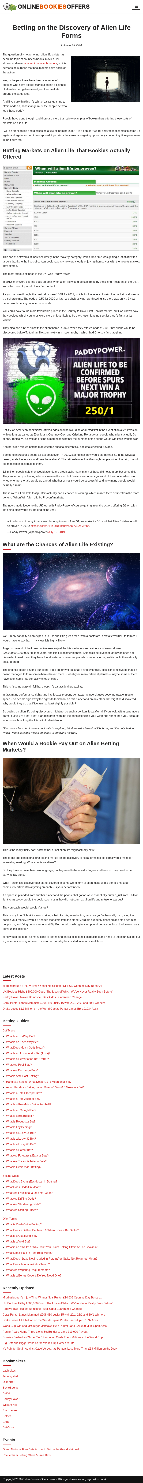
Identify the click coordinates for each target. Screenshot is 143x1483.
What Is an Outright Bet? (21, 1110)
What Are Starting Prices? (22, 1209)
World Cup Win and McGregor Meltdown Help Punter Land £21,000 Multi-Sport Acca (55, 1325)
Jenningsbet (10, 1376)
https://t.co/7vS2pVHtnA (75, 525)
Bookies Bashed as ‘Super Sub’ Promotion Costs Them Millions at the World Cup (53, 1337)
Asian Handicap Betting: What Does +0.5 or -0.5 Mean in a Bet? (45, 1087)
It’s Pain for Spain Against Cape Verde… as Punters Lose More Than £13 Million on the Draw (60, 1348)
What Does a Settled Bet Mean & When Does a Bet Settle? (42, 1230)
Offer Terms (10, 1218)
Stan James (10, 1410)
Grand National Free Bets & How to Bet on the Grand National (41, 1449)
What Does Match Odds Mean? (25, 1047)
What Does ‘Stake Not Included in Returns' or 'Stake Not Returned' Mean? (51, 1258)
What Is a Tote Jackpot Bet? (23, 1098)
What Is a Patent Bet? (19, 1149)
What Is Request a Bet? (20, 1121)
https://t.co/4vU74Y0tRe (45, 525)
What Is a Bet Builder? (20, 1115)
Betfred (7, 1416)
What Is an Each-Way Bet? (22, 1042)
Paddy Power (11, 1399)
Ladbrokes (9, 1370)
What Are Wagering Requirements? (28, 1269)
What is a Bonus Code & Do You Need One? (33, 1275)
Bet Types (9, 1030)
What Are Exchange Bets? (22, 1070)
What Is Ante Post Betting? (22, 1076)
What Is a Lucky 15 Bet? (21, 1132)
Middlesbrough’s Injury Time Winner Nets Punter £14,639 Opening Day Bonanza (52, 985)
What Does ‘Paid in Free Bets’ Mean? (29, 1252)
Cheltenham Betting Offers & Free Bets (27, 1455)
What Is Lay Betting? (19, 1127)
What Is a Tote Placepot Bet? (24, 1093)
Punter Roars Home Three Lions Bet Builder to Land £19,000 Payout (45, 1331)
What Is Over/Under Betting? (23, 1167)
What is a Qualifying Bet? (21, 1235)
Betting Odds (11, 1175)
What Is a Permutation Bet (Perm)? (27, 1058)
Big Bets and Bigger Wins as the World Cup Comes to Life (38, 1343)
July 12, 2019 (56, 532)
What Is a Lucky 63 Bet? (21, 1144)
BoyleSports (10, 1387)
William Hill (10, 1404)
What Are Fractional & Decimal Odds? (29, 1192)
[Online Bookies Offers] (46, 6)
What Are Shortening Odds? (23, 1204)
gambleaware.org (75, 1479)
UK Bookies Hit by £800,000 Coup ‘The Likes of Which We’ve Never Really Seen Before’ (58, 991)
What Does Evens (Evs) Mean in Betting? (31, 1181)
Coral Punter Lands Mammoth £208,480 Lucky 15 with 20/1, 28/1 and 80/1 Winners (54, 1002)
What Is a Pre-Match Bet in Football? (28, 1104)
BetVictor (8, 1427)
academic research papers (40, 63)
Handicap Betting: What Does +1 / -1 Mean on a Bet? (38, 1081)
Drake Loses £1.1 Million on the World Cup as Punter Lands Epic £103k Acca (50, 1008)
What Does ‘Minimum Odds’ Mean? (28, 1264)
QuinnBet (8, 1381)
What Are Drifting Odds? (21, 1198)
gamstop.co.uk (97, 1479)
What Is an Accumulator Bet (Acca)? (28, 1053)
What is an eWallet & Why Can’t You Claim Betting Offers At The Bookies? (51, 1247)
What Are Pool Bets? (19, 1064)
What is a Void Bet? (18, 1241)
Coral (6, 1421)
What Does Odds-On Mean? (23, 1187)
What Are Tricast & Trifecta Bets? (26, 1161)
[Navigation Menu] (136, 7)
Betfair (7, 1393)
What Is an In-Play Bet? (20, 1036)
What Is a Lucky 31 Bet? (21, 1138)
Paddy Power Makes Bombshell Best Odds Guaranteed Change (42, 997)
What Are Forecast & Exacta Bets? (27, 1155)
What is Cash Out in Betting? (24, 1224)
